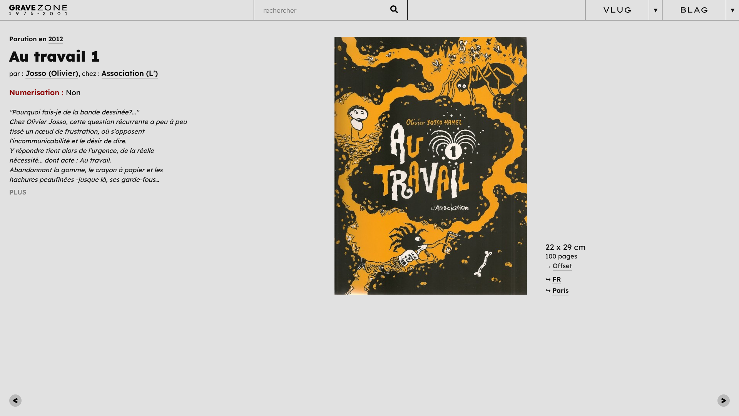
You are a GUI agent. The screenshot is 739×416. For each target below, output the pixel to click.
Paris (560, 291)
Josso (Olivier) (52, 73)
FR (556, 279)
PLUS (18, 192)
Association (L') (130, 73)
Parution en (36, 39)
